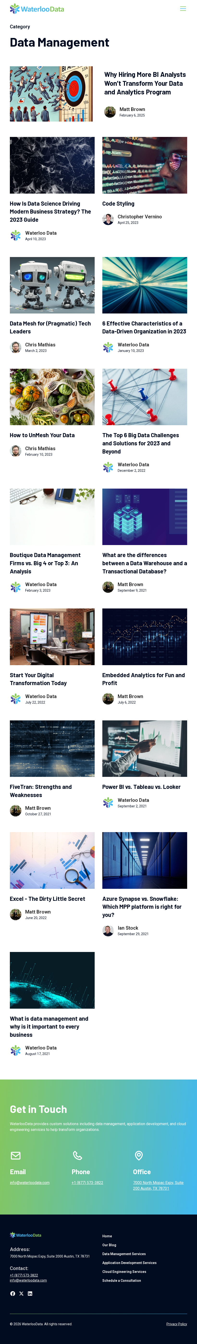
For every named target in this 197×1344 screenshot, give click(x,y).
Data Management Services (124, 1254)
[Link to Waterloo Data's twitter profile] (21, 1293)
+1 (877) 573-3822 (87, 1182)
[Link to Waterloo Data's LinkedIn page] (30, 1293)
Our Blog (109, 1245)
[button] (182, 8)
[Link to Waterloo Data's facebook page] (13, 1293)
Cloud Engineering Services (124, 1272)
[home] (37, 8)
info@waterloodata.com (29, 1182)
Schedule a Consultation (121, 1281)
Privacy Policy (176, 1324)
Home (107, 1236)
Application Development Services (129, 1263)
